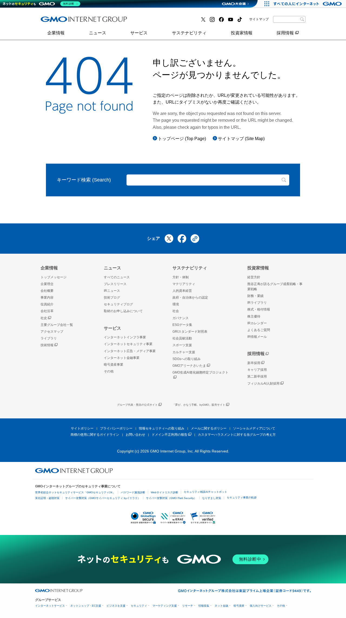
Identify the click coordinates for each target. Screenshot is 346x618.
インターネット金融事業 (70, 21)
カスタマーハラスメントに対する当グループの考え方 (237, 435)
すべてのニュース (117, 277)
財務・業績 (255, 296)
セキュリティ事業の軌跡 (242, 497)
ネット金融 (221, 605)
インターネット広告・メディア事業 (130, 351)
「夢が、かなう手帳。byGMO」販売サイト (198, 404)
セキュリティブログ (118, 304)
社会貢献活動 (182, 338)
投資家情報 (241, 33)
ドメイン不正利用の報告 (169, 435)
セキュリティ (139, 605)
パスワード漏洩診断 (133, 492)
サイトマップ (259, 19)
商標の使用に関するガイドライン (95, 435)
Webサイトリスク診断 (164, 492)
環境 (175, 304)
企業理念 (47, 284)
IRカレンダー (257, 323)
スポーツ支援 (182, 345)
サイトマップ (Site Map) (241, 138)
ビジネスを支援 (116, 605)
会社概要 (47, 291)
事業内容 (55, 21)
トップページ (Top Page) (182, 138)
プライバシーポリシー (116, 428)
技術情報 (47, 345)
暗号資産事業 (151, 21)
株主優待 (253, 316)
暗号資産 (239, 605)
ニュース (97, 33)
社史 (44, 318)
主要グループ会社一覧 (159, 21)
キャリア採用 (257, 370)
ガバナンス (180, 318)
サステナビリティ (189, 33)
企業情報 (56, 33)
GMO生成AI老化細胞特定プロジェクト (200, 372)
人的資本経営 (182, 291)
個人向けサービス (260, 605)
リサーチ (187, 605)
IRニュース (112, 291)
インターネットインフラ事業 (125, 337)
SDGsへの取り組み (186, 359)
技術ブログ (149, 21)
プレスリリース (61, 21)
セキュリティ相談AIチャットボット (205, 491)
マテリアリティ (183, 284)
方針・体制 (180, 277)
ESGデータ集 (182, 325)
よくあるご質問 (258, 330)
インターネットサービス (50, 605)
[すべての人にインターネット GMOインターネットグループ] (308, 4)
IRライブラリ (257, 303)
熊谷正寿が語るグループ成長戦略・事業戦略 (274, 286)
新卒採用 (253, 363)
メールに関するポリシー (209, 428)
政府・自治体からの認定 (190, 297)
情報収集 (203, 605)
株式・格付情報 (61, 21)
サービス (139, 33)
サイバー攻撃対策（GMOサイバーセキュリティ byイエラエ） (102, 498)
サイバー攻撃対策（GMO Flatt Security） (171, 498)
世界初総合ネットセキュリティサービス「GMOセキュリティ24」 (75, 492)
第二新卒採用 (257, 376)
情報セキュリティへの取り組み (161, 428)
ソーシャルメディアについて (254, 428)
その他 (109, 371)
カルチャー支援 (183, 352)
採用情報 (285, 33)
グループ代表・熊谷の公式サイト (137, 404)
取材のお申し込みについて (123, 311)
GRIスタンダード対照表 (189, 331)
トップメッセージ (53, 277)
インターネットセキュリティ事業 (128, 344)
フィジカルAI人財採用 (67, 21)
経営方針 (253, 277)
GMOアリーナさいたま (189, 366)
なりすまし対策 (211, 498)
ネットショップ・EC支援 (85, 605)
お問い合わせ (135, 435)
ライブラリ (49, 338)
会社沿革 (47, 311)
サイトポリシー (82, 428)
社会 (175, 311)
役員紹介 (47, 304)
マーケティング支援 (164, 605)
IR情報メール (257, 337)
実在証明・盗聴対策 (47, 498)
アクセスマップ (52, 331)
